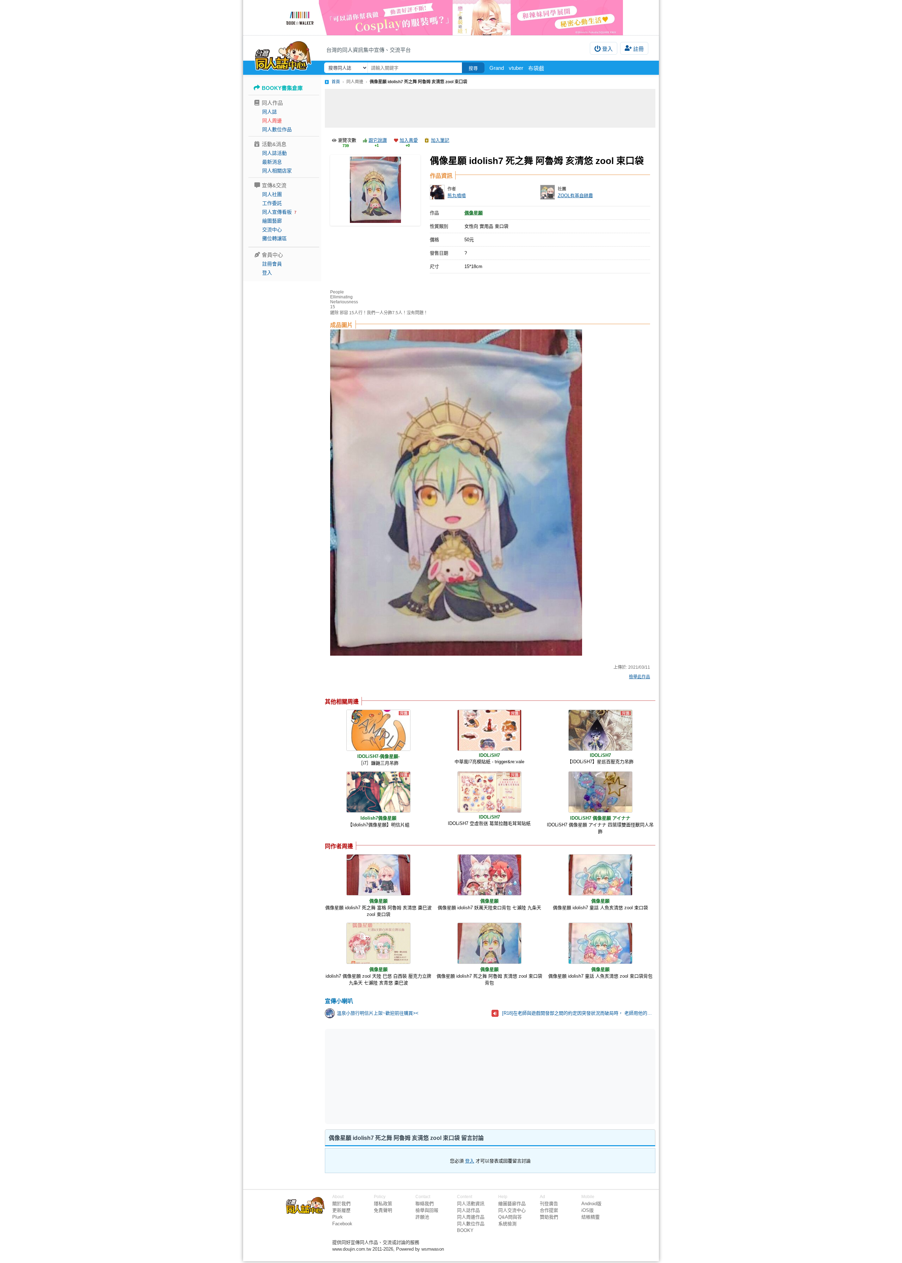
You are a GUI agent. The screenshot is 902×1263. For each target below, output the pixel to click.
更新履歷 (341, 1210)
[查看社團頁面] (547, 192)
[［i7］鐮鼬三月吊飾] (378, 730)
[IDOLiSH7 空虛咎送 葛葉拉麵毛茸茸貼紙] (489, 792)
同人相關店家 (277, 171)
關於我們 (341, 1203)
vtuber (516, 68)
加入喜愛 (409, 140)
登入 (607, 49)
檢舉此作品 (639, 676)
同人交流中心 (512, 1210)
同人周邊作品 (470, 1217)
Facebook (342, 1223)
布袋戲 (536, 68)
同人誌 (269, 112)
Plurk (337, 1217)
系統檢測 (507, 1223)
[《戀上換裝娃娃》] (451, 17)
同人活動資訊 (470, 1203)
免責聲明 (383, 1210)
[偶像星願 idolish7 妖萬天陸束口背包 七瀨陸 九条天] (489, 874)
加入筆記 (440, 140)
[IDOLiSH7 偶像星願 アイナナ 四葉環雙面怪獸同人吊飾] (600, 792)
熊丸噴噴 (456, 195)
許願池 (422, 1217)
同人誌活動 (274, 153)
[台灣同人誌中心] (283, 55)
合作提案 (549, 1210)
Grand (496, 68)
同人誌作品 (468, 1210)
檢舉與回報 (426, 1210)
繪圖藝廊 (272, 221)
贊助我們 (549, 1217)
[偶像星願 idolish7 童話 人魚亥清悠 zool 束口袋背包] (600, 943)
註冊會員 (272, 264)
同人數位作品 (277, 129)
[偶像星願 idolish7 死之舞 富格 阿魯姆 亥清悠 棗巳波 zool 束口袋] (378, 874)
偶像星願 (473, 212)
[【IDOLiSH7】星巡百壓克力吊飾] (600, 730)
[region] (435, 1076)
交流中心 (272, 229)
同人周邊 (272, 120)
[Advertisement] (490, 108)
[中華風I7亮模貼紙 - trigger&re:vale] (489, 730)
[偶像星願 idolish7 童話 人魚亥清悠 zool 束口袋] (600, 874)
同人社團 (272, 194)
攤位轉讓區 (274, 238)
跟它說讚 (378, 140)
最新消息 (272, 162)
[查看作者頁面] (437, 192)
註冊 (638, 49)
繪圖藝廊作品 (512, 1203)
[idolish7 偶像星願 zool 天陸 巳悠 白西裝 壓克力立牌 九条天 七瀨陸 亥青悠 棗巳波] (378, 943)
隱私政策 (383, 1203)
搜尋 (473, 68)
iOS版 (587, 1210)
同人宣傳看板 (277, 212)
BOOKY (465, 1230)
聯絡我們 (424, 1203)
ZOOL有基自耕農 (575, 195)
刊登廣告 (549, 1203)
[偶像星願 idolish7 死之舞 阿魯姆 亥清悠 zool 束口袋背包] (489, 943)
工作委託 (272, 203)
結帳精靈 (590, 1217)
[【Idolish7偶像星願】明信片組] (378, 792)
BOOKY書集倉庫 (282, 88)
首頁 (336, 81)
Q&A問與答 (510, 1217)
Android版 (591, 1203)
